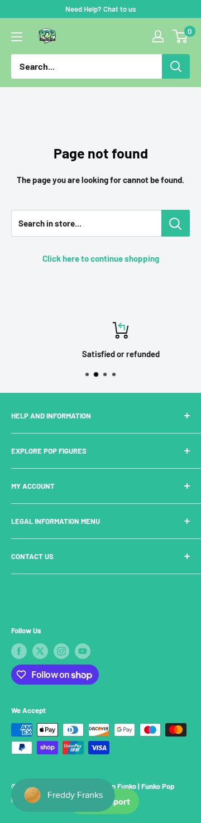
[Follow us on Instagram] (61, 651)
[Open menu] (16, 36)
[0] (181, 36)
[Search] (176, 66)
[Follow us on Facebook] (19, 651)
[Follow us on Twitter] (40, 651)
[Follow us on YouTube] (82, 651)
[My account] (158, 36)
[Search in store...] (175, 223)
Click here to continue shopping (100, 258)
